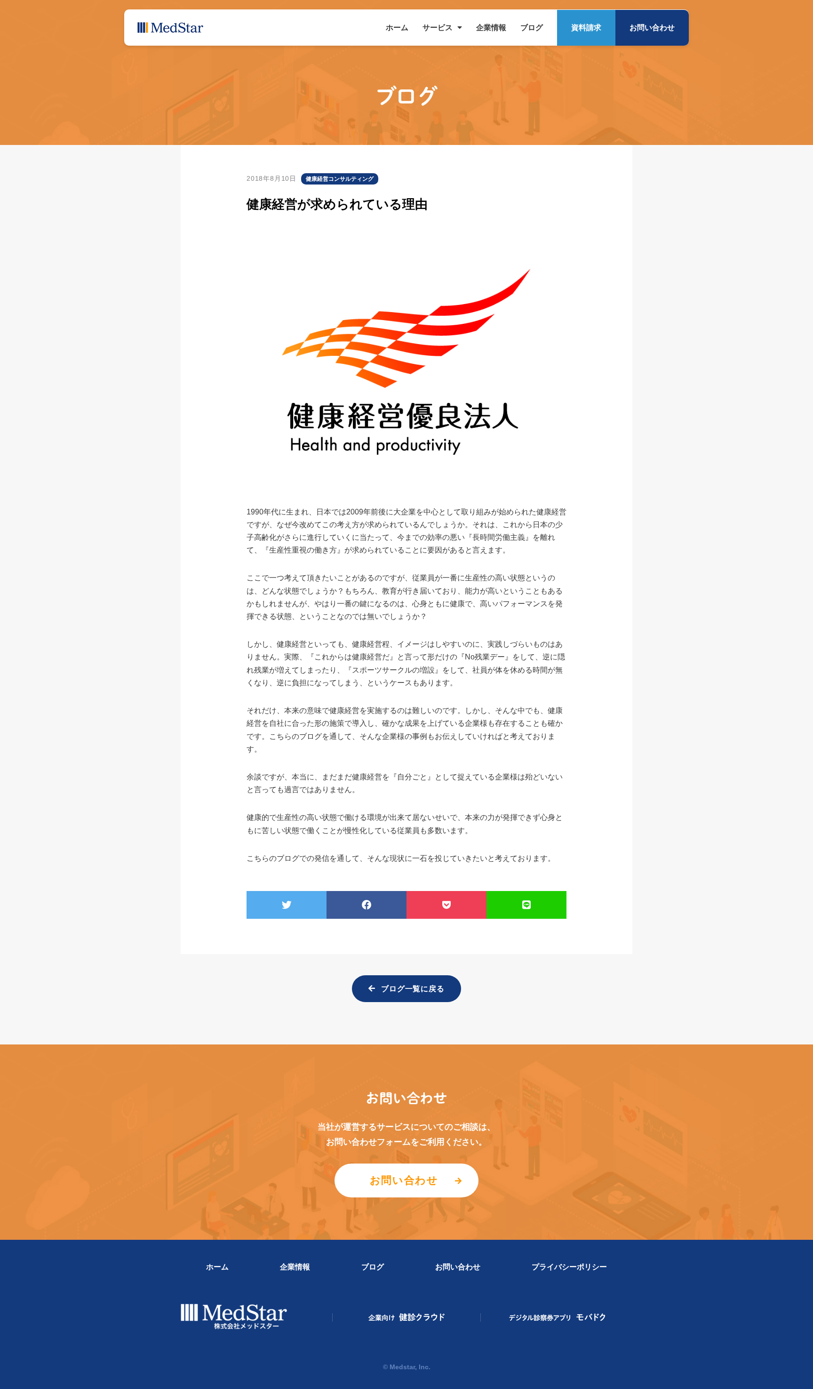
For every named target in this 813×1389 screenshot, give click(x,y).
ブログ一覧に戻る (413, 989)
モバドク (557, 1317)
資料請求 (586, 28)
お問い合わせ (652, 28)
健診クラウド (406, 1317)
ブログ (531, 28)
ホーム (397, 28)
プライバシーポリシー (569, 1267)
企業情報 (491, 28)
